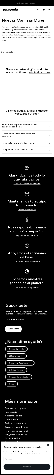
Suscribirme (13, 329)
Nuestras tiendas (13, 415)
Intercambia (11, 412)
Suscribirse (27, 467)
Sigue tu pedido (16, 356)
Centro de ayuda (16, 349)
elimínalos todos (39, 72)
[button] (38, 9)
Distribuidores (12, 419)
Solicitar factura (16, 370)
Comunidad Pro (13, 438)
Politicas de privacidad (16, 431)
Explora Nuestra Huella (27, 235)
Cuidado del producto (18, 377)
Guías (11, 384)
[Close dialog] (48, 445)
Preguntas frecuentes (16, 434)
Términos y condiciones (16, 427)
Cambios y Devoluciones (20, 363)
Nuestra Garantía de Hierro (27, 183)
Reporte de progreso (15, 408)
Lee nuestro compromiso (27, 287)
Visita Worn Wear (27, 209)
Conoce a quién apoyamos (27, 261)
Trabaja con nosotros (15, 423)
